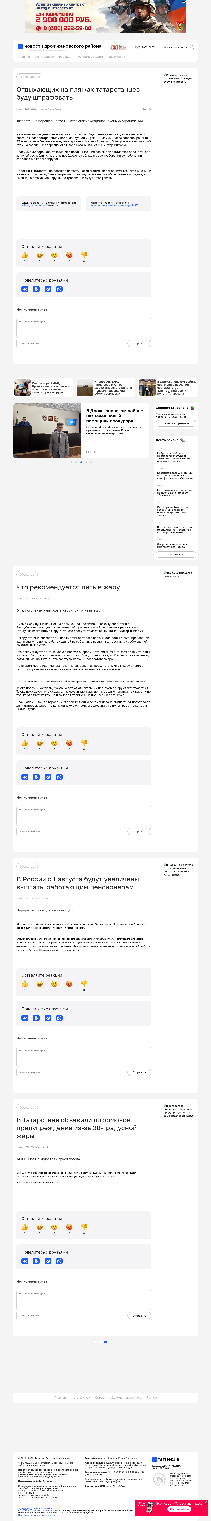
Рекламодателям (90, 56)
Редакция (66, 56)
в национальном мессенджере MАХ (114, 205)
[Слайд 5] (91, 462)
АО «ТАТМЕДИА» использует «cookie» (39, 1510)
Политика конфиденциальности (36, 1514)
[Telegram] (48, 289)
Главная (24, 56)
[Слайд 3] (81, 462)
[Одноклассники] (36, 289)
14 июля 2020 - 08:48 (26, 1147)
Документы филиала (126, 1397)
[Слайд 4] (86, 462)
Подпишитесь (179, 1509)
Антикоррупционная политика (35, 1507)
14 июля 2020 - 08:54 (26, 898)
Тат (144, 47)
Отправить (139, 343)
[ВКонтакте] (24, 289)
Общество (27, 574)
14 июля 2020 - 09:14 (26, 598)
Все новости (176, 554)
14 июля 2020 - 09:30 (26, 109)
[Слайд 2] (76, 462)
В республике (30, 76)
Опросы (100, 1397)
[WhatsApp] (59, 289)
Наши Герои (116, 56)
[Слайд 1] (71, 462)
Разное (151, 1397)
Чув (152, 47)
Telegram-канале (35, 205)
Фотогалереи (44, 56)
